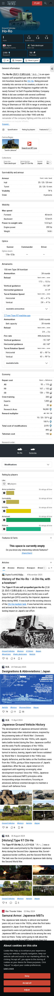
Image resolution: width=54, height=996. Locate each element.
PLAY (37, 3)
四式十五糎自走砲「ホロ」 (26, 74)
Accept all (27, 983)
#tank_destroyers (20, 654)
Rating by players (28, 130)
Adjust (27, 990)
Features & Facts (45, 130)
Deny (27, 976)
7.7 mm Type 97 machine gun (17, 315)
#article (32, 654)
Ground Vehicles (8, 651)
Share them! (27, 553)
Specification (13, 130)
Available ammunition (15, 309)
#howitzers (6, 654)
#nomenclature (25, 707)
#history (20, 651)
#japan (38, 651)
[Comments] (11, 903)
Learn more (9, 968)
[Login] (50, 3)
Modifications (11, 465)
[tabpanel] (27, 318)
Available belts (12, 363)
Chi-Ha (30, 81)
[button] (52, 68)
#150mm (29, 651)
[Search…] (45, 3)
